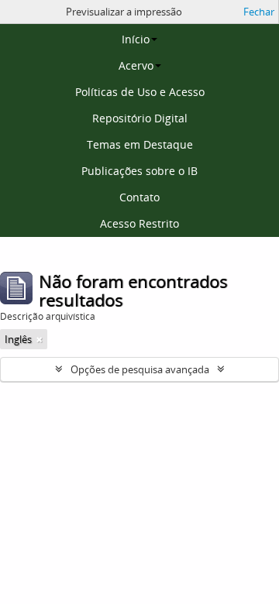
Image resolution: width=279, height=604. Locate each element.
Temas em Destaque (140, 144)
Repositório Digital (140, 118)
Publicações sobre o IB (139, 170)
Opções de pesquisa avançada (140, 369)
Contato (139, 197)
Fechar (258, 12)
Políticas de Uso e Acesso (140, 91)
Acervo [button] (136, 65)
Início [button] (136, 39)
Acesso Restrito (139, 223)
